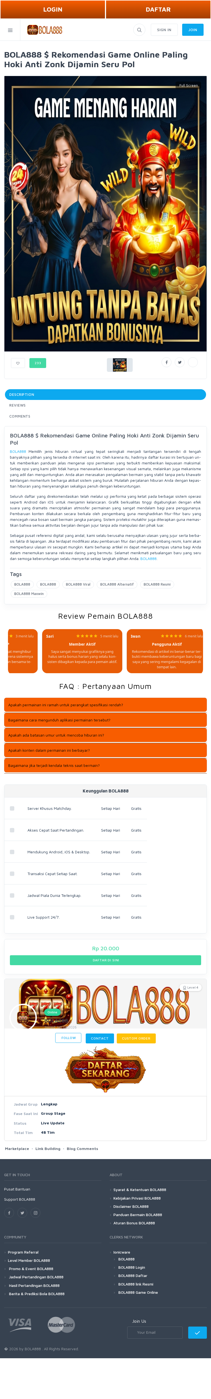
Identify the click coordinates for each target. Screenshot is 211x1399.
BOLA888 (18, 451)
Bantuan (22, 1189)
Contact (100, 1038)
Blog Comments (82, 1148)
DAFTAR (158, 9)
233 (38, 363)
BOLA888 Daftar (132, 1275)
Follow (68, 1038)
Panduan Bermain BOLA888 (137, 1214)
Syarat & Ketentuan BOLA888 (139, 1189)
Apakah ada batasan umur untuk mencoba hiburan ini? (56, 735)
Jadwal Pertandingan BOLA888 (35, 1276)
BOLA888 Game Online (138, 1292)
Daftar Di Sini (106, 960)
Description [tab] (21, 394)
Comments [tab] (19, 416)
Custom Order (136, 1038)
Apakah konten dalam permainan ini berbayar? (49, 750)
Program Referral (23, 1252)
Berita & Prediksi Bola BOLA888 (36, 1293)
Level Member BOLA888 (29, 1260)
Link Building (47, 1148)
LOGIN (52, 9)
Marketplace (17, 1148)
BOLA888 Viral (78, 584)
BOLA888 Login (131, 1267)
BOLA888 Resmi (157, 584)
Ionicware (121, 1252)
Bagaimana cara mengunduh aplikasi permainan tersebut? (59, 720)
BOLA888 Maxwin (29, 593)
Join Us (139, 1321)
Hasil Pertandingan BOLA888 (34, 1285)
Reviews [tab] (17, 405)
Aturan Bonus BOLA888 (134, 1223)
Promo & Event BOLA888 (30, 1268)
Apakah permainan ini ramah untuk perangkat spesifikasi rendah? (65, 704)
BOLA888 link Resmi (135, 1284)
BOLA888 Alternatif (117, 584)
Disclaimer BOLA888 (131, 1206)
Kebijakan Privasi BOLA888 (137, 1198)
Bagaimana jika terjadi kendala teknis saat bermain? (54, 765)
